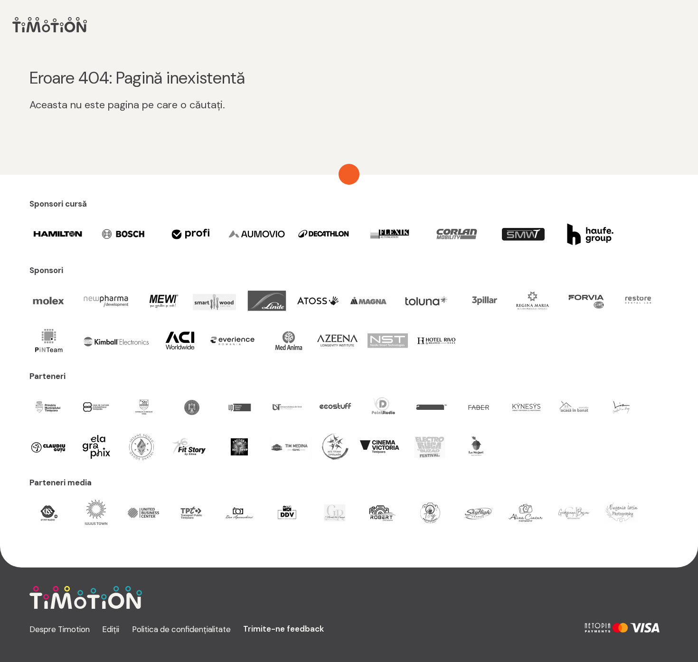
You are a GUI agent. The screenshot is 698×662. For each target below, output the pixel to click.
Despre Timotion (59, 629)
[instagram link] (541, 627)
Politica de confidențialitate (181, 629)
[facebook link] (566, 627)
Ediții (110, 629)
